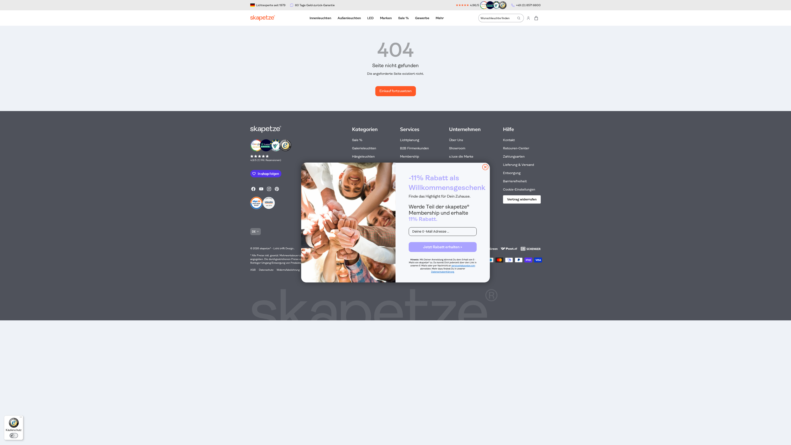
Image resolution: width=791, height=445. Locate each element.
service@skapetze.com (463, 265)
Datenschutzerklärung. (442, 272)
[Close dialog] (485, 167)
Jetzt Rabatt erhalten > (442, 247)
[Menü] (20, 418)
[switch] (14, 435)
